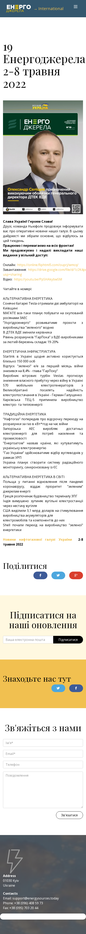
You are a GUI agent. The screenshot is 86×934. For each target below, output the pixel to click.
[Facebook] (76, 688)
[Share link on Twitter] (58, 575)
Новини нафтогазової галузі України (37, 539)
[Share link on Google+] (76, 575)
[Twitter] (58, 688)
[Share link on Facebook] (40, 575)
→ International (48, 8)
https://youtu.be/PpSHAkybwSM (38, 279)
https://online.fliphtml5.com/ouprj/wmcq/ (47, 265)
